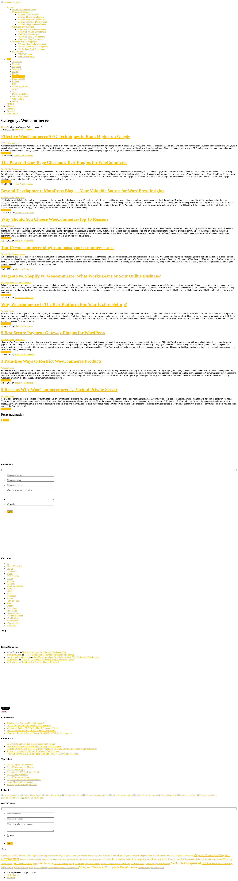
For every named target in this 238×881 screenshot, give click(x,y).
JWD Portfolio (13, 576)
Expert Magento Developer (69, 855)
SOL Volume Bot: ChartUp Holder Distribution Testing (31, 744)
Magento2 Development (132, 856)
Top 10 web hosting (138, 864)
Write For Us (12, 114)
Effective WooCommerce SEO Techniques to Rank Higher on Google (65, 136)
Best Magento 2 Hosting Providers (22, 784)
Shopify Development (90, 864)
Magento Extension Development (32, 22)
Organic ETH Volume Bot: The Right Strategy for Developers (34, 746)
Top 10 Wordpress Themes (18, 777)
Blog (9, 59)
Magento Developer (206, 855)
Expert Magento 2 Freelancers (20, 782)
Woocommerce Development (66, 867)
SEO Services (45, 863)
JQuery (15, 89)
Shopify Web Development (24, 9)
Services (10, 7)
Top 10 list (125, 864)
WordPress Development (23, 27)
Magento (16, 64)
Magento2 (16, 66)
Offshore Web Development (24, 42)
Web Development (20, 96)
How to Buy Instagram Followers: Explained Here (44, 652)
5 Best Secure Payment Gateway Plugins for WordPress (53, 332)
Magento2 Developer (113, 855)
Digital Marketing (20, 94)
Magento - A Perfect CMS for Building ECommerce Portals (32, 728)
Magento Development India (30, 859)
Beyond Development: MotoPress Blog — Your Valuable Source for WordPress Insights (82, 190)
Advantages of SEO (9, 855)
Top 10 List (17, 61)
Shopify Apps (75, 863)
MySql (10, 588)
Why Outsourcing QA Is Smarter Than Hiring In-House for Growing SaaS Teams (42, 754)
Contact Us (11, 109)
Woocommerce (18, 76)
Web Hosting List (24, 867)
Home (3, 127)
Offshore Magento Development (32, 24)
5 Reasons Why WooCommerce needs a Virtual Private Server (59, 389)
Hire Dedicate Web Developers (31, 49)
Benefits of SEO (25, 855)
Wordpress (20, 197)
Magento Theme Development (31, 17)
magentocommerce (148, 855)
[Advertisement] (83, 441)
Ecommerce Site (53, 856)
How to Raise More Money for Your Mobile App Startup (49, 655)
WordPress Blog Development (31, 39)
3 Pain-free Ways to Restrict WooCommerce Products (51, 361)
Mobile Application (20, 86)
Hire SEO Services (87, 856)
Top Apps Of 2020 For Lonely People (23, 772)
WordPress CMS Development (31, 37)
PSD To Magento (25, 54)
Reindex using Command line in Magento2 (40, 662)
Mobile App (105, 859)
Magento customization (166, 855)
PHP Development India (190, 859)
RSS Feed (11, 877)
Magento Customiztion (184, 856)
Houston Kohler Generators (19, 657)
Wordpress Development (121, 867)
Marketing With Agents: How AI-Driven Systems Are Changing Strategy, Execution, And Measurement (52, 749)
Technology (12, 608)
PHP (14, 84)
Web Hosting (18, 99)
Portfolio (10, 104)
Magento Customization (28, 14)
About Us (11, 106)
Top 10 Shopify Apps (16, 769)
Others (15, 101)
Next (6, 420)
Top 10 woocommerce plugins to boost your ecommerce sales (57, 247)
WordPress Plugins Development (32, 32)
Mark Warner (12, 662)
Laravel (15, 81)
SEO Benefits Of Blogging (25, 863)
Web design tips (152, 864)
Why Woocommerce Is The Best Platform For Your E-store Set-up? (64, 304)
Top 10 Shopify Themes (17, 774)
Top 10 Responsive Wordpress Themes (24, 779)
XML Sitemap (13, 875)
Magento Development (22, 12)
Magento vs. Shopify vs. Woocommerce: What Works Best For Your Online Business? (81, 275)
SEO (14, 91)
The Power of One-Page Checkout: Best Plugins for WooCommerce (64, 162)
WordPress (16, 69)
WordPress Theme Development (32, 29)
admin (17, 130)
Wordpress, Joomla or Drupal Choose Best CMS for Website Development (39, 733)
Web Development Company (217, 863)
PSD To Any (17, 51)
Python (10, 598)
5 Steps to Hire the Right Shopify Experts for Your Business (33, 751)
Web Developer (164, 864)
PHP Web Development (211, 859)
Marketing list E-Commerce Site (90, 859)
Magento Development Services (54, 859)
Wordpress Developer (91, 867)
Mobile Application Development (147, 858)
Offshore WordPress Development (33, 47)
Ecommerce (12, 571)
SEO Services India (61, 864)
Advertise (11, 111)
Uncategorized (13, 613)
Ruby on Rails (18, 79)
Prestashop (11, 596)
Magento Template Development (32, 19)
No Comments (26, 130)
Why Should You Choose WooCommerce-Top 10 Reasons (54, 219)
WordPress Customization (29, 34)
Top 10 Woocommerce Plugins (20, 767)
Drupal (15, 74)
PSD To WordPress (26, 56)
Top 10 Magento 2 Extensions (20, 764)
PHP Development (173, 859)
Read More (6, 153)
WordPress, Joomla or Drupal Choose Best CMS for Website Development (66, 657)
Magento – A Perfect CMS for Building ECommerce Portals (47, 660)
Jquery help (98, 855)
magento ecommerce (72, 859)
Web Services (12, 621)
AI (8, 563)
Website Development (43, 867)
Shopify (15, 71)
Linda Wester (12, 660)
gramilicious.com (14, 655)
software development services (111, 864)
